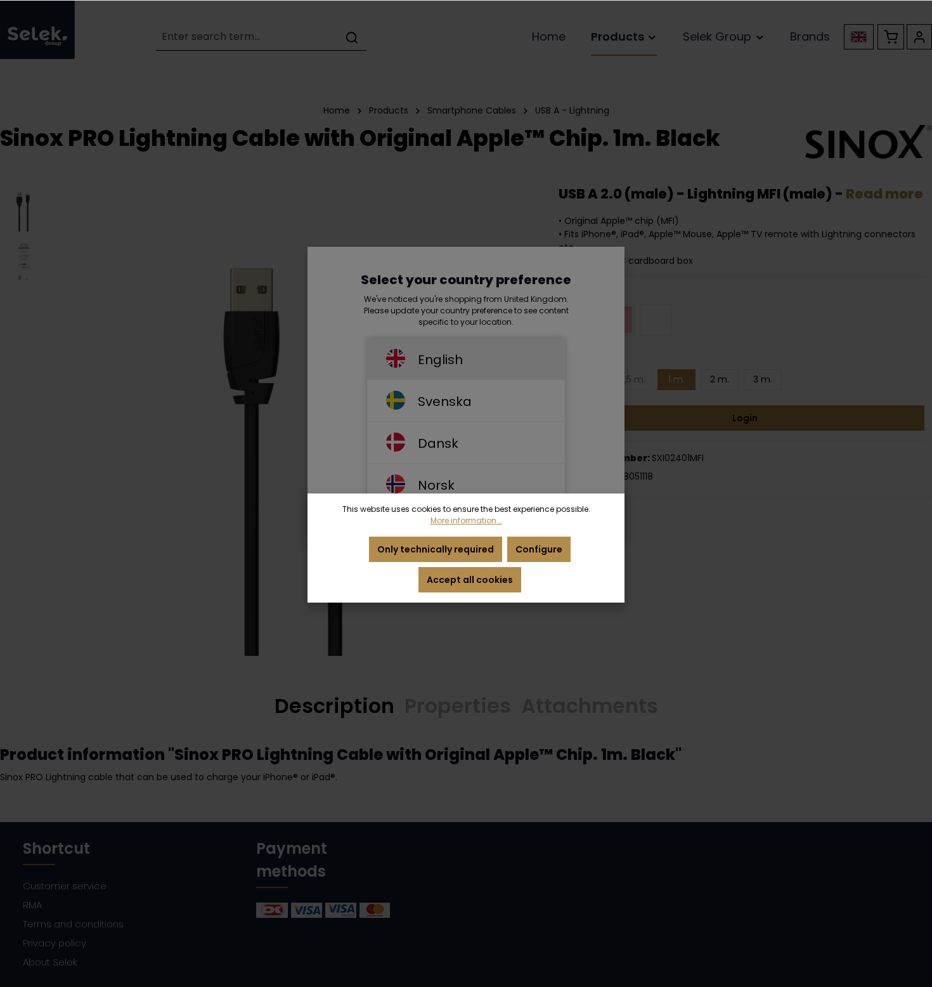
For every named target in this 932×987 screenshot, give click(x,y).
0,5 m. (632, 379)
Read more (884, 194)
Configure (538, 549)
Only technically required (435, 549)
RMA (32, 905)
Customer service (65, 885)
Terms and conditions (73, 924)
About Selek (50, 962)
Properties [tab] (458, 705)
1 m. (676, 379)
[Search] (351, 37)
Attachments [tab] (589, 705)
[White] (655, 320)
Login (745, 418)
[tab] (334, 707)
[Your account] (919, 36)
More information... (466, 520)
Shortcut (56, 848)
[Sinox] (868, 142)
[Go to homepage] (37, 29)
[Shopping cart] (890, 36)
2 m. (719, 379)
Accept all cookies (470, 579)
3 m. (762, 379)
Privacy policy (54, 943)
